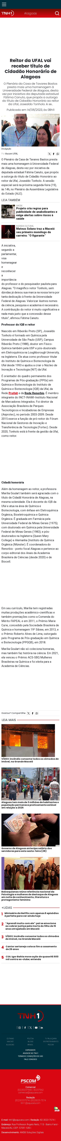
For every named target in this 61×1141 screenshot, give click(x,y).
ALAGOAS (10, 1045)
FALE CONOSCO (30, 1059)
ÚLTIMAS (10, 1038)
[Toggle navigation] (5, 4)
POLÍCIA (30, 1038)
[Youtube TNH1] (36, 1027)
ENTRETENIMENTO (50, 1041)
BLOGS (30, 1041)
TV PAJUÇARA (51, 1038)
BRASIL (30, 1045)
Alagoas (30, 13)
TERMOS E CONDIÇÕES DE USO (30, 1056)
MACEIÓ (10, 1041)
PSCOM (51, 1045)
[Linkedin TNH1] (41, 1027)
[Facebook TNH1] (25, 1027)
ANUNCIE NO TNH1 (30, 1053)
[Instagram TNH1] (20, 1027)
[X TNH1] (31, 1027)
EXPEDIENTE (30, 1050)
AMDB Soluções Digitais (32, 1132)
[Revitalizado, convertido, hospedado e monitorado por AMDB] (57, 1109)
